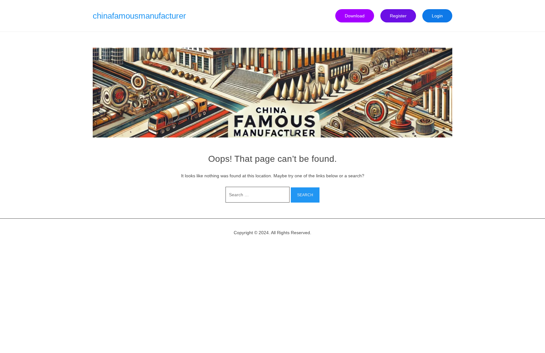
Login (437, 15)
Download (355, 15)
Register (398, 15)
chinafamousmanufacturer (139, 16)
